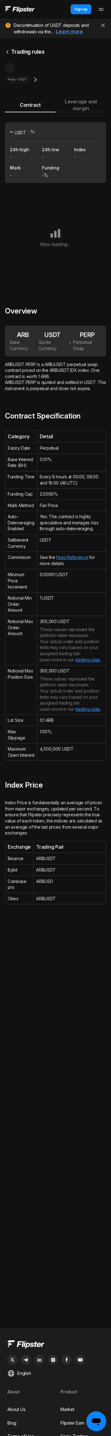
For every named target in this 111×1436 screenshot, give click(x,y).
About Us (16, 1409)
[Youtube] (80, 1360)
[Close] (103, 25)
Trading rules (28, 51)
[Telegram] (26, 1360)
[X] (12, 1360)
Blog (11, 1423)
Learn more (69, 31)
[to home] (20, 9)
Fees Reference (72, 557)
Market (67, 1409)
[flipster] (55, 1345)
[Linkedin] (39, 1360)
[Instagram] (53, 1360)
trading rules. (88, 659)
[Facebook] (67, 1360)
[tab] (30, 105)
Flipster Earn (72, 1423)
